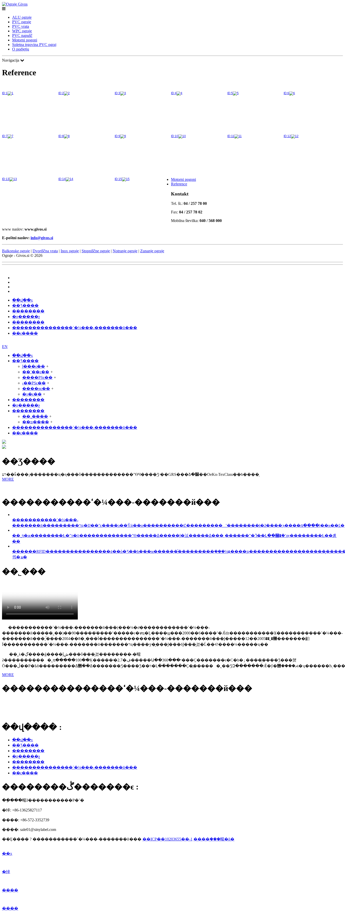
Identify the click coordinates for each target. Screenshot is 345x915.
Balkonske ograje (16, 251)
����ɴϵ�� (36, 388)
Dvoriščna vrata (45, 251)
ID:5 (230, 93)
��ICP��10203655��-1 (167, 839)
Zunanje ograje (152, 251)
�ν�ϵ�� (32, 394)
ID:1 (5, 93)
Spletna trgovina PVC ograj (34, 44)
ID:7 (5, 136)
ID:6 (286, 93)
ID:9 (117, 136)
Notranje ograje (125, 251)
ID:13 (5, 179)
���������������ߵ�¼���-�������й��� (74, 328)
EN (15, 291)
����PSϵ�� (37, 377)
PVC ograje (21, 22)
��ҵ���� (35, 422)
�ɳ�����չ (26, 316)
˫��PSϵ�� (34, 383)
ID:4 (174, 93)
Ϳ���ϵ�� (33, 366)
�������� (28, 311)
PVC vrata (20, 26)
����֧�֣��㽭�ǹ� (213, 839)
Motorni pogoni (24, 40)
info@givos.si (42, 238)
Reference (179, 184)
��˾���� (35, 416)
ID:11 (230, 136)
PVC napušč (22, 35)
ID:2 (61, 93)
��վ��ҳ (22, 300)
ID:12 (287, 136)
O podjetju (20, 49)
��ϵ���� (25, 333)
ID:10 (174, 136)
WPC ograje (22, 31)
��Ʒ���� (25, 305)
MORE (8, 479)
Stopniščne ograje (96, 251)
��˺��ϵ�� (35, 372)
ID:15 (118, 179)
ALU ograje (22, 17)
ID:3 (117, 93)
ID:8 (61, 136)
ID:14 (62, 179)
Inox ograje (70, 251)
